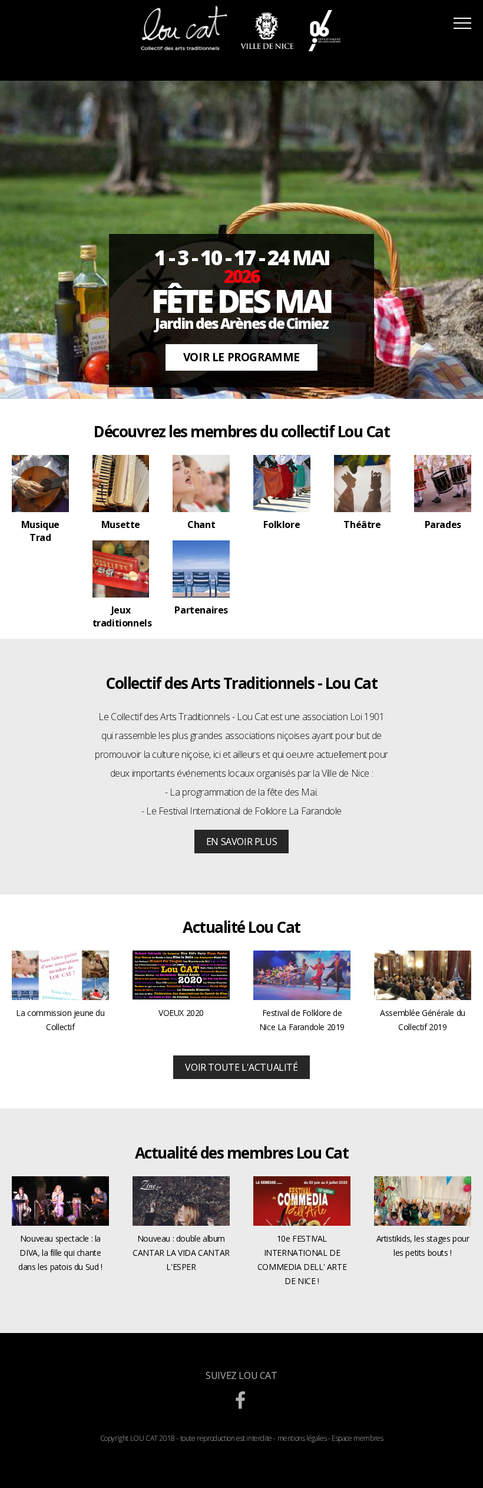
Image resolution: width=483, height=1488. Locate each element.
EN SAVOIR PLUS (241, 841)
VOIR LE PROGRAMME (241, 357)
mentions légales (302, 1438)
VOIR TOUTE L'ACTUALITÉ (241, 1067)
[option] (241, 240)
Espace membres (357, 1438)
